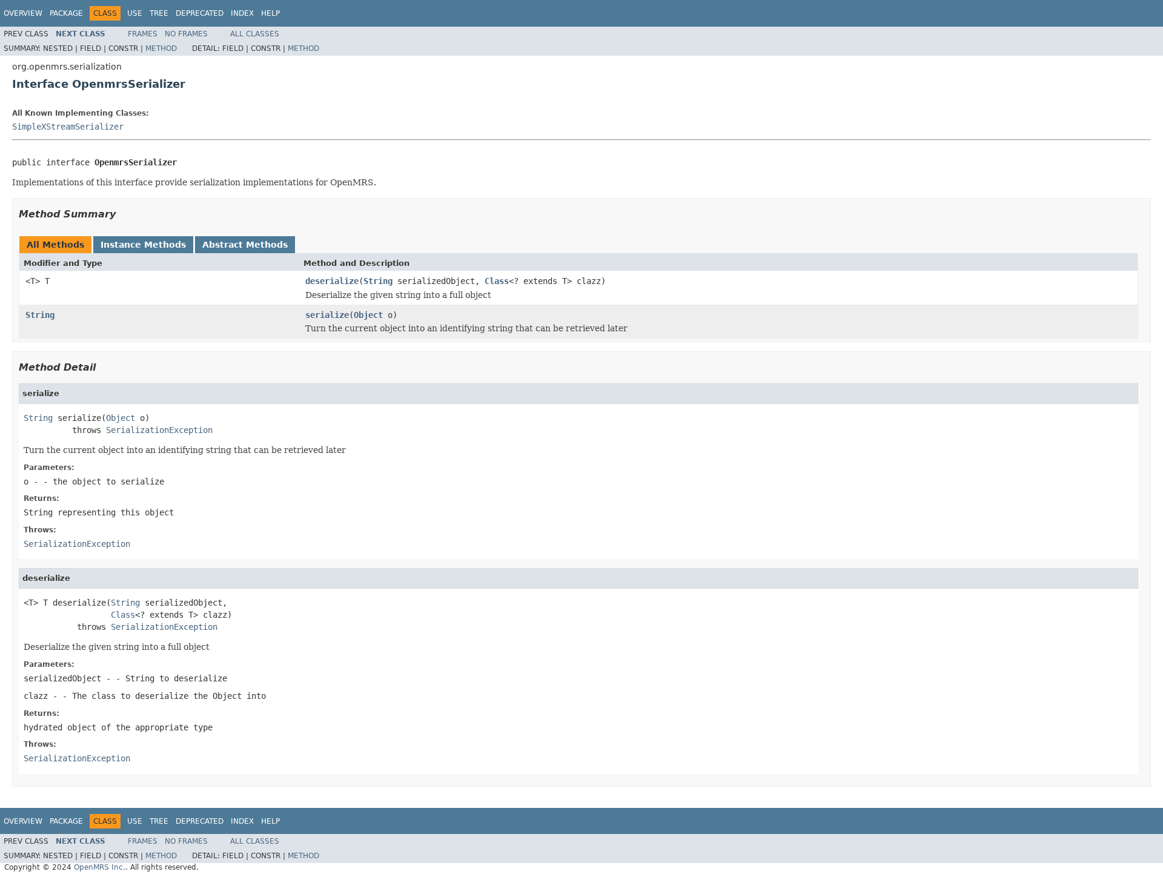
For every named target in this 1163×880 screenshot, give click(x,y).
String (378, 281)
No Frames (186, 34)
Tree (159, 13)
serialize (327, 315)
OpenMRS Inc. (99, 867)
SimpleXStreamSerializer (68, 126)
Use (134, 13)
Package (66, 13)
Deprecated (200, 13)
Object (368, 315)
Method (161, 48)
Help (270, 13)
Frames (142, 34)
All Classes (254, 34)
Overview (23, 13)
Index (242, 13)
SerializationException (159, 430)
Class (497, 281)
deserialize (332, 281)
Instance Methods (143, 245)
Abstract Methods (245, 245)
